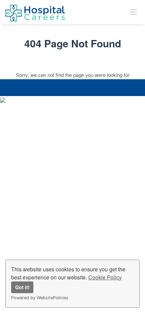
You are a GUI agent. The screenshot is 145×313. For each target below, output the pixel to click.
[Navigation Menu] (133, 12)
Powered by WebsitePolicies (39, 297)
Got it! (22, 287)
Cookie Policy (105, 277)
